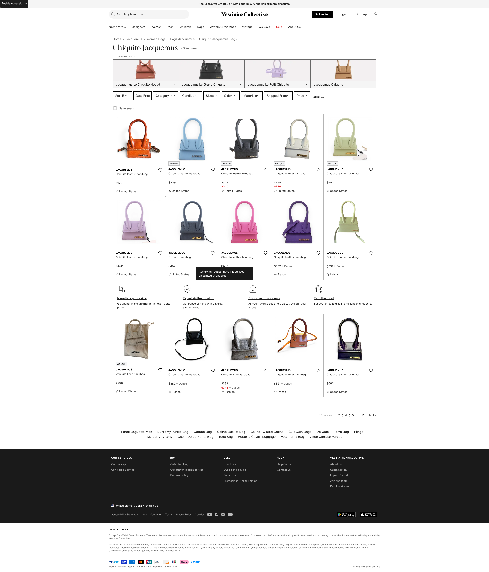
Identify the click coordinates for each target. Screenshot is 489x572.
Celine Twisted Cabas (266, 431)
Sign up (361, 14)
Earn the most (324, 298)
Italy (175, 566)
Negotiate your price (132, 298)
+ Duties (287, 266)
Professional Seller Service (240, 481)
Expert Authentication (198, 298)
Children (185, 27)
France (112, 566)
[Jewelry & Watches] (238, 26)
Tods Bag (226, 436)
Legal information (152, 514)
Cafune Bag (203, 431)
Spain (168, 566)
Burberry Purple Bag (173, 431)
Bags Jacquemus (182, 39)
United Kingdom (126, 566)
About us (336, 464)
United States (144, 566)
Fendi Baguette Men (136, 431)
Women (156, 27)
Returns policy (179, 475)
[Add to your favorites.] (160, 170)
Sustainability (338, 470)
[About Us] (303, 26)
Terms (168, 514)
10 (363, 415)
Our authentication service (187, 470)
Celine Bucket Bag (231, 431)
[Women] (164, 26)
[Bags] (207, 26)
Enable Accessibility (14, 4)
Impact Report (339, 475)
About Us (294, 27)
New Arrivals (117, 27)
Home (117, 39)
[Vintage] (255, 26)
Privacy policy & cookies (189, 514)
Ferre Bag (341, 431)
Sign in (344, 14)
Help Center (284, 464)
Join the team (338, 481)
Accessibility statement (125, 514)
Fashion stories (339, 486)
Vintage (247, 27)
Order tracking (179, 464)
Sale (279, 27)
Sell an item (322, 14)
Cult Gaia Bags (299, 431)
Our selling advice (234, 470)
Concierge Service (122, 470)
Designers (138, 27)
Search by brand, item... (132, 14)
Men (171, 27)
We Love (264, 27)
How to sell (230, 464)
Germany (157, 566)
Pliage (358, 431)
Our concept (119, 464)
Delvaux (323, 431)
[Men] (176, 26)
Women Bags (156, 39)
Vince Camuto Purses (325, 436)
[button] (376, 14)
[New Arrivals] (128, 26)
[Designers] (148, 26)
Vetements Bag (292, 436)
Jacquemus (133, 39)
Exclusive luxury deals (264, 298)
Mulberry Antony (159, 436)
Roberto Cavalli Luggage (257, 436)
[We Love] (273, 26)
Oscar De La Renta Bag (196, 436)
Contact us (284, 470)
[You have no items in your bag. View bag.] (376, 14)
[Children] (194, 26)
